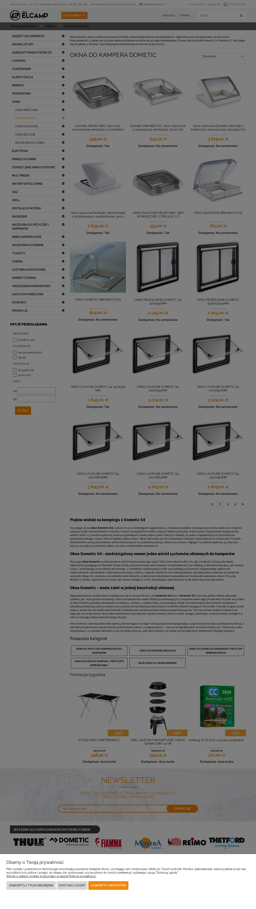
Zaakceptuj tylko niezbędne (31, 885)
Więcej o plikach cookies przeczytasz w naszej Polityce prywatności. (51, 876)
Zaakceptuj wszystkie (108, 885)
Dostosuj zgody (72, 885)
